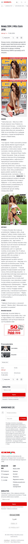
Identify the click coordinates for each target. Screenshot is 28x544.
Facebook (6, 471)
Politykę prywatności (13, 399)
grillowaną (16, 295)
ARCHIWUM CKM (19, 6)
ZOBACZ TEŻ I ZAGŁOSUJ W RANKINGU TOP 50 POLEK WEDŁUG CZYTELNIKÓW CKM (12, 320)
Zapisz (14, 394)
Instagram (6, 474)
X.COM (5, 480)
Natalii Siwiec (11, 136)
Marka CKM (16, 468)
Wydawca (16, 476)
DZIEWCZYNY (8, 6)
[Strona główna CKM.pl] (8, 2)
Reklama (15, 471)
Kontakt (15, 474)
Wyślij (24, 418)
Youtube (5, 477)
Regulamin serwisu (18, 479)
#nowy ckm (5, 362)
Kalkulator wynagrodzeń (17, 485)
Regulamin (5, 399)
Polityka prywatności (19, 482)
